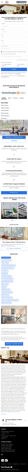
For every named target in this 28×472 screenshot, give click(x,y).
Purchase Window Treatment (6, 65)
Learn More (14, 140)
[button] (2, 2)
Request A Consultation (14, 137)
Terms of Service (4, 76)
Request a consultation (14, 343)
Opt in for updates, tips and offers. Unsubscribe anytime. (14, 51)
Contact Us (14, 192)
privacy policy (18, 73)
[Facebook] (2, 454)
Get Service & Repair (20, 65)
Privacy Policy (21, 75)
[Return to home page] (8, 2)
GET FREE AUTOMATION (14, 248)
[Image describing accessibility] (4, 460)
